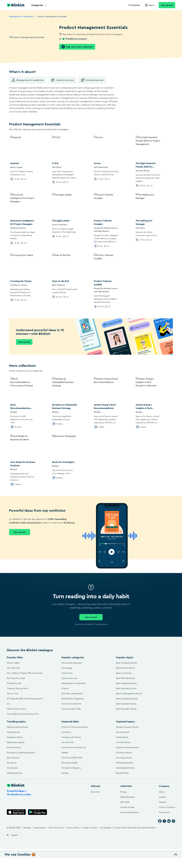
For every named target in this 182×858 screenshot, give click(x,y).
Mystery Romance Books (127, 747)
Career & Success (65, 80)
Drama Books (122, 737)
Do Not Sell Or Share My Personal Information (135, 827)
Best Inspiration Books (126, 703)
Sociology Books (124, 757)
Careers (162, 797)
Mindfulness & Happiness (72, 698)
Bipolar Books (122, 773)
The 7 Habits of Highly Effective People (24, 673)
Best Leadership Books (126, 683)
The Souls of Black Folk (71, 757)
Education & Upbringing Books (21, 752)
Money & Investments (71, 703)
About (162, 792)
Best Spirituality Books (126, 688)
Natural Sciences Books (17, 727)
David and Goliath (69, 762)
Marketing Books (14, 773)
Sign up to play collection (79, 46)
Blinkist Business (127, 797)
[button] (91, 854)
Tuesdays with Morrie (71, 737)
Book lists (95, 792)
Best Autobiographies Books (129, 693)
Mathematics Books (15, 742)
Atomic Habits (13, 663)
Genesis (64, 773)
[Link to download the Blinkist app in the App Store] (16, 812)
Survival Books (122, 732)
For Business (134, 5)
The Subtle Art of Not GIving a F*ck (23, 714)
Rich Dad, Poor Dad (16, 678)
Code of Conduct (167, 807)
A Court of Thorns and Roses (74, 727)
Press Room (164, 812)
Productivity (67, 673)
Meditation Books (15, 737)
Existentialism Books (125, 768)
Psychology (66, 668)
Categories (37, 5)
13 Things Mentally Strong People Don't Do (25, 701)
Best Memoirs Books (125, 668)
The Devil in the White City (73, 747)
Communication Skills (71, 709)
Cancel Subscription (129, 812)
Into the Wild (67, 742)
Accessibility (105, 827)
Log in (151, 5)
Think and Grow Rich (16, 709)
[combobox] (16, 835)
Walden (64, 752)
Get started (167, 5)
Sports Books (13, 757)
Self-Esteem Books (124, 762)
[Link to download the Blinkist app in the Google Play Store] (37, 812)
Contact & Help (127, 807)
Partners (162, 802)
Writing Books (13, 732)
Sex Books (11, 762)
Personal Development (71, 663)
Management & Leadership (21, 16)
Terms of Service (56, 827)
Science (65, 688)
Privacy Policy (73, 827)
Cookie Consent (89, 827)
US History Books (124, 752)
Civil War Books (123, 742)
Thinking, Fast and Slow (17, 688)
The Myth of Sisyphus (71, 768)
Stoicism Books (14, 747)
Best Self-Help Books (125, 678)
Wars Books (12, 768)
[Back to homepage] (15, 5)
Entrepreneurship (94, 80)
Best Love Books (123, 673)
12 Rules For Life (14, 683)
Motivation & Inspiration (72, 693)
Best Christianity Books (126, 663)
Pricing (123, 792)
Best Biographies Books (127, 698)
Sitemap (27, 827)
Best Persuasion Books (126, 709)
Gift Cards (124, 802)
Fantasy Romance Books (127, 727)
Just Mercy (66, 732)
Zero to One (12, 693)
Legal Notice (39, 827)
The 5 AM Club (13, 668)
